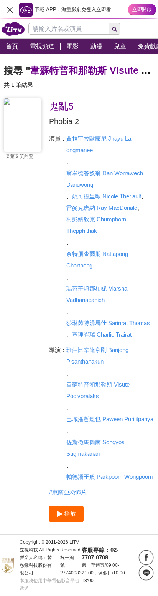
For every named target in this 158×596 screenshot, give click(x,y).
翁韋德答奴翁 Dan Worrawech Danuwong (104, 179)
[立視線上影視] (13, 29)
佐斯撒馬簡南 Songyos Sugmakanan (95, 448)
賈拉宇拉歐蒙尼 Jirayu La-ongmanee (99, 144)
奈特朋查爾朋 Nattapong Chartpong (97, 260)
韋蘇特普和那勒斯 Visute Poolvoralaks (98, 390)
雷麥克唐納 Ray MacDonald (101, 207)
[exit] (9, 9)
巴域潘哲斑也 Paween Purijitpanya (109, 419)
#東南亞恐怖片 (68, 492)
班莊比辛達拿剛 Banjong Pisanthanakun (97, 356)
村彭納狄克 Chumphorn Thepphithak (96, 225)
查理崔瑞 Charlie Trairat (102, 334)
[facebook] (146, 557)
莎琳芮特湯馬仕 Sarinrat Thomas (108, 323)
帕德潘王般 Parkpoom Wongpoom (109, 476)
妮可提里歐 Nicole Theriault (106, 196)
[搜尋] (114, 29)
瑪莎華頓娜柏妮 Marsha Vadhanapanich (96, 294)
